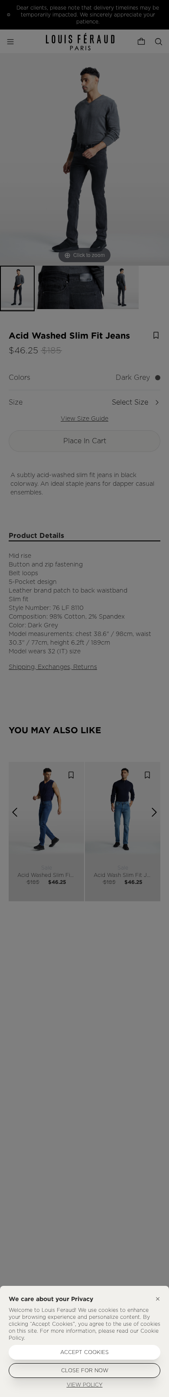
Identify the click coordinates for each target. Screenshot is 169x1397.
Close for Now (84, 1370)
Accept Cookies (84, 1352)
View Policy (85, 1384)
